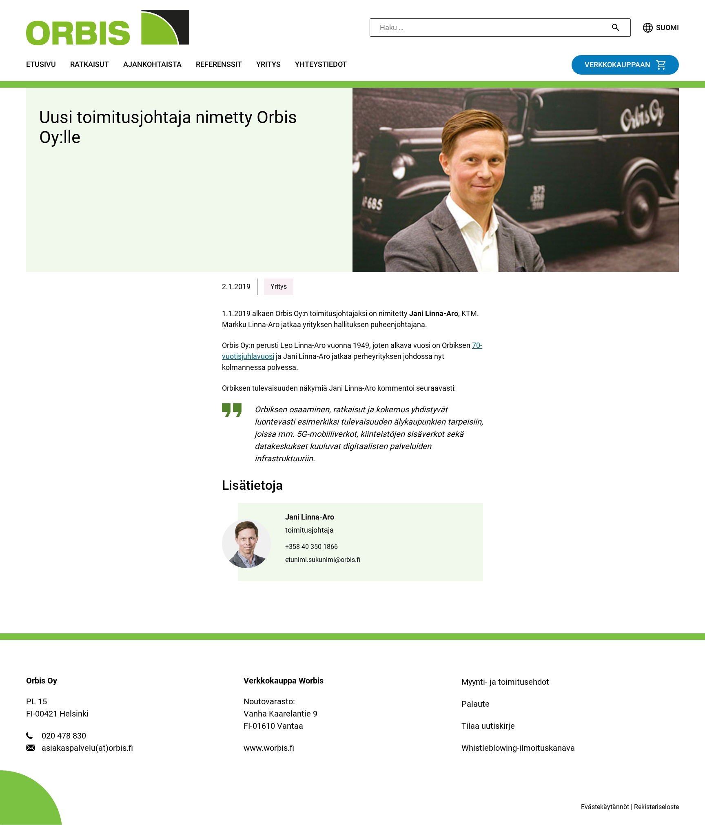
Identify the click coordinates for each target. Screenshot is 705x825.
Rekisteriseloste (656, 807)
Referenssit (219, 64)
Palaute (475, 704)
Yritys (268, 64)
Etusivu (41, 64)
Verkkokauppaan (617, 65)
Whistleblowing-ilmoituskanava (518, 748)
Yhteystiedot (321, 64)
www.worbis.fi (269, 748)
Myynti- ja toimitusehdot (505, 682)
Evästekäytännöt (605, 807)
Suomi (667, 27)
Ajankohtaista (152, 64)
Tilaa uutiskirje (488, 726)
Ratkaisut (89, 64)
